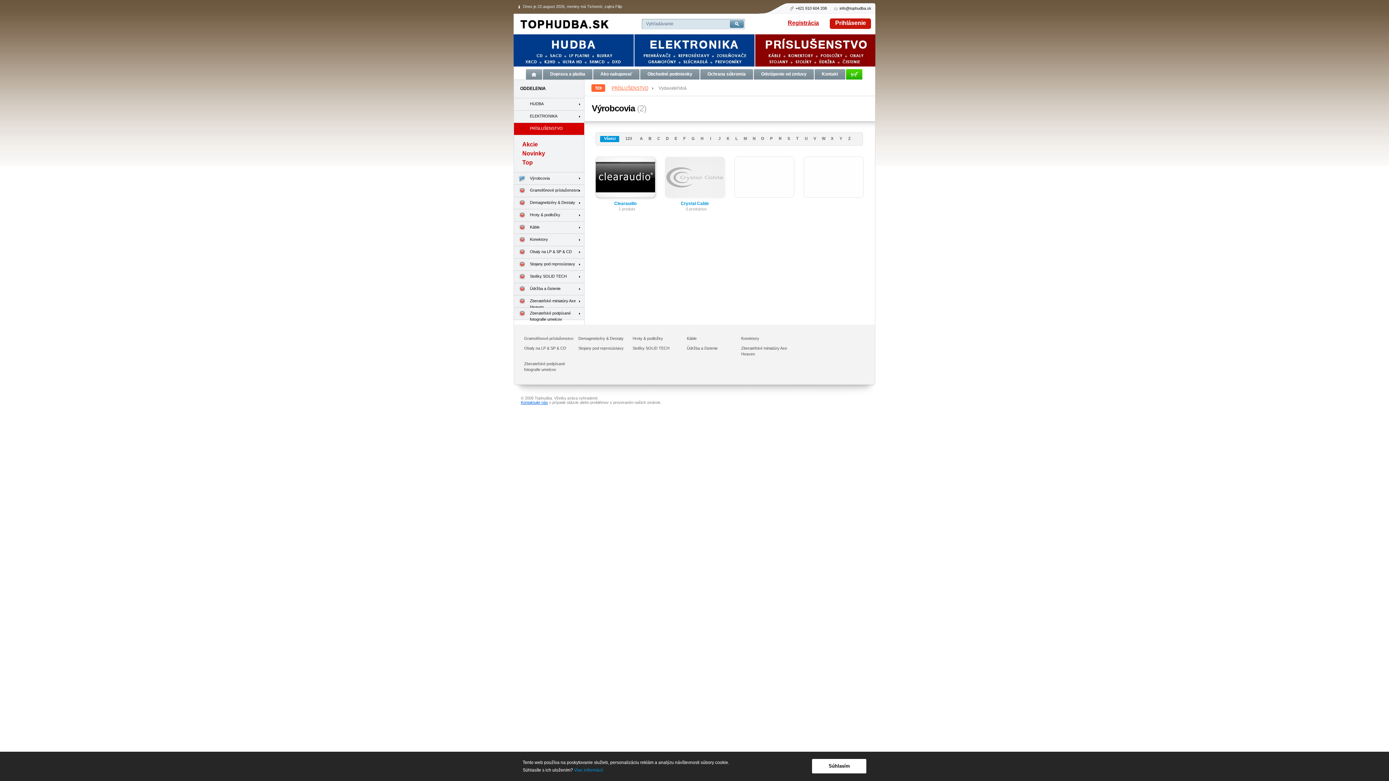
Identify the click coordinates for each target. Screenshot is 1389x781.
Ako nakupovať (616, 74)
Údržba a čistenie (545, 288)
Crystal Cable (695, 203)
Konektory (539, 239)
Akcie (530, 144)
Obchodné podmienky (669, 74)
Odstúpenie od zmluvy (784, 74)
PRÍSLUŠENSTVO (630, 88)
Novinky (533, 153)
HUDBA (537, 104)
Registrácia (803, 23)
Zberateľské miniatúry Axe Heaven (553, 303)
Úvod (534, 74)
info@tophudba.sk (855, 8)
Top (527, 162)
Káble (535, 227)
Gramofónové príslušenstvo (554, 190)
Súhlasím (839, 766)
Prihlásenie (850, 23)
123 (628, 138)
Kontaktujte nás (534, 402)
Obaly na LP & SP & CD (551, 251)
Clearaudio (625, 203)
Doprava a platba (567, 74)
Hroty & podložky (545, 215)
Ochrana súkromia (727, 74)
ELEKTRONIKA (543, 116)
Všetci (610, 138)
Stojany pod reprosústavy (552, 264)
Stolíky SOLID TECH (548, 276)
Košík (854, 74)
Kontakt (830, 74)
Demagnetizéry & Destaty (552, 202)
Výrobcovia (540, 178)
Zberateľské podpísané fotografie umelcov (550, 315)
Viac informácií (588, 770)
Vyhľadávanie (660, 23)
